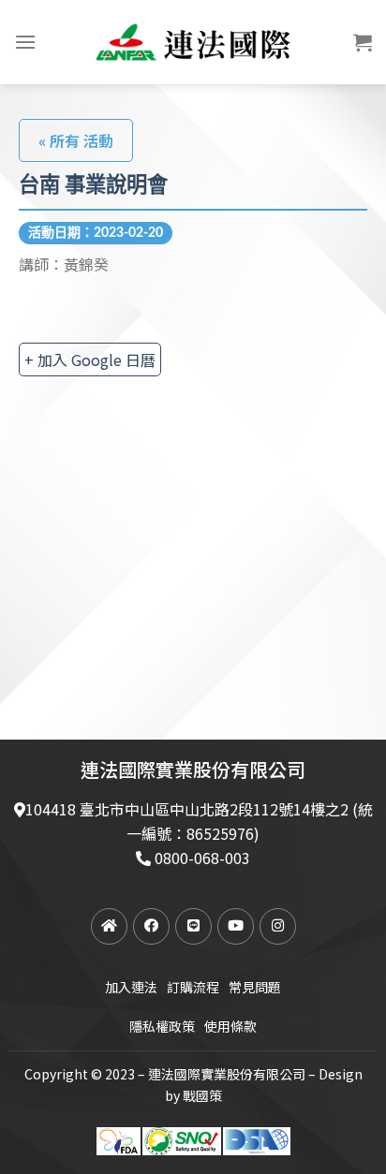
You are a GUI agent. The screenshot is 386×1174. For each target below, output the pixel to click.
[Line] (193, 926)
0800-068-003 (202, 857)
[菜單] (25, 42)
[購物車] (362, 42)
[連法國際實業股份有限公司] (193, 42)
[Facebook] (151, 926)
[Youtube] (235, 926)
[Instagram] (278, 926)
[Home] (109, 926)
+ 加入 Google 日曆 (90, 359)
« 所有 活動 (75, 140)
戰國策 (202, 1095)
